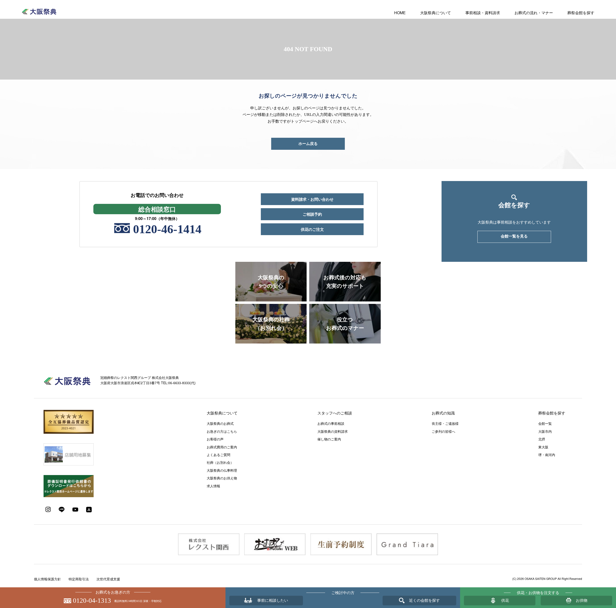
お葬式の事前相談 (330, 423)
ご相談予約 (312, 214)
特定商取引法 (79, 579)
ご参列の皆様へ (443, 431)
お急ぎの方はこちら (222, 431)
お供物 (581, 600)
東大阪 (543, 447)
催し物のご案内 (329, 439)
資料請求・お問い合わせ (312, 199)
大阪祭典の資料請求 (332, 431)
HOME (400, 12)
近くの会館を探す (424, 600)
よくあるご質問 (218, 454)
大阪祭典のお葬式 (220, 423)
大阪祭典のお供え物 (222, 478)
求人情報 (213, 485)
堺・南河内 (546, 454)
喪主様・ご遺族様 (445, 423)
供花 (505, 600)
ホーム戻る (308, 144)
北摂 (541, 439)
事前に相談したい (272, 600)
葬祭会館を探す (580, 12)
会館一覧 (545, 423)
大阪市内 (545, 431)
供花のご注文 (312, 229)
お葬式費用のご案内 (222, 447)
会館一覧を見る (514, 236)
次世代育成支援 (108, 579)
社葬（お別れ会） (220, 462)
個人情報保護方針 (47, 579)
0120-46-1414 (167, 229)
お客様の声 (215, 439)
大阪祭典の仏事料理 (222, 470)
